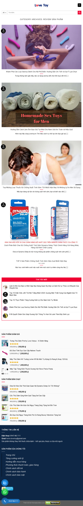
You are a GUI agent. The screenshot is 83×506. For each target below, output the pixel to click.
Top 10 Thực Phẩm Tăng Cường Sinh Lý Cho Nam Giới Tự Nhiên (33, 300)
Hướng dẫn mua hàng (16, 462)
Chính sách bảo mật (15, 475)
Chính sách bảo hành (16, 471)
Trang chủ (10, 455)
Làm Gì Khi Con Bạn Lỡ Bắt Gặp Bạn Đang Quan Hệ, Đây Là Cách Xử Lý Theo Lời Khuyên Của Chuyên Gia (44, 287)
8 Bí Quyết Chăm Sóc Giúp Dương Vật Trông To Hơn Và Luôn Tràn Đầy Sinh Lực (39, 314)
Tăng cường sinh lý (15, 458)
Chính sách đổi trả (14, 468)
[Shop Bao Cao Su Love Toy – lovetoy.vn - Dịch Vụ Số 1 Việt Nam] (41, 5)
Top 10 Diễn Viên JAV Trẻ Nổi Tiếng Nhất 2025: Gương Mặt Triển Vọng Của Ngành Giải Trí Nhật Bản (43, 294)
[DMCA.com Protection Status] (52, 503)
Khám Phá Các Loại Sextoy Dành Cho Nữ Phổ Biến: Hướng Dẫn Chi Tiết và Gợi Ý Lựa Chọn (43, 307)
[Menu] (79, 5)
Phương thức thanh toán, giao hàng (22, 465)
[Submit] (79, 12)
